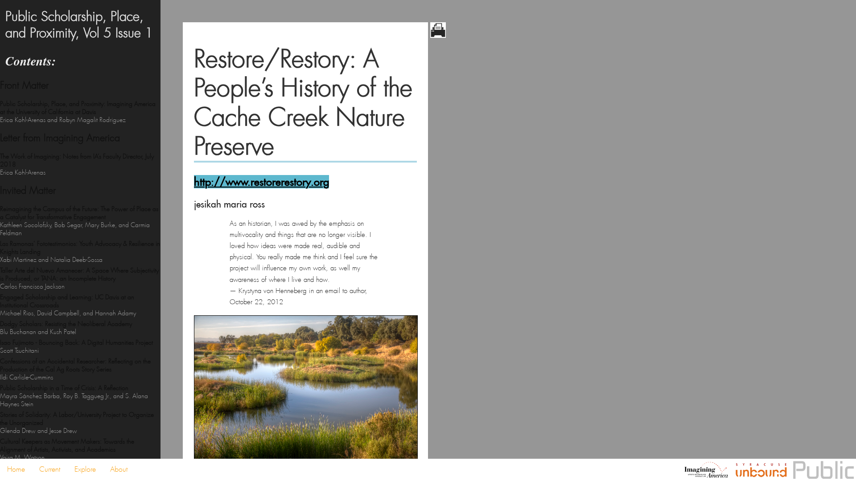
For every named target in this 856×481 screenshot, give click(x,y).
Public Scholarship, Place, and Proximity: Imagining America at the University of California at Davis (78, 112)
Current (49, 469)
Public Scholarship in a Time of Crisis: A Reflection (74, 396)
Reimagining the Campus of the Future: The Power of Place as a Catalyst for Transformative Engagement (79, 221)
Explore (85, 469)
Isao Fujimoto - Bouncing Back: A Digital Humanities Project (76, 346)
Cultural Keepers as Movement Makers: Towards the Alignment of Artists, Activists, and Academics (67, 449)
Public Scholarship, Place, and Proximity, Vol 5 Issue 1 (79, 24)
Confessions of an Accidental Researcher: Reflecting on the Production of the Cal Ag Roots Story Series (75, 369)
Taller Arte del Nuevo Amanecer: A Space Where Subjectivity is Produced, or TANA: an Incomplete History (79, 278)
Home (16, 469)
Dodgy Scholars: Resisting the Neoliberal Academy (66, 328)
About (119, 469)
